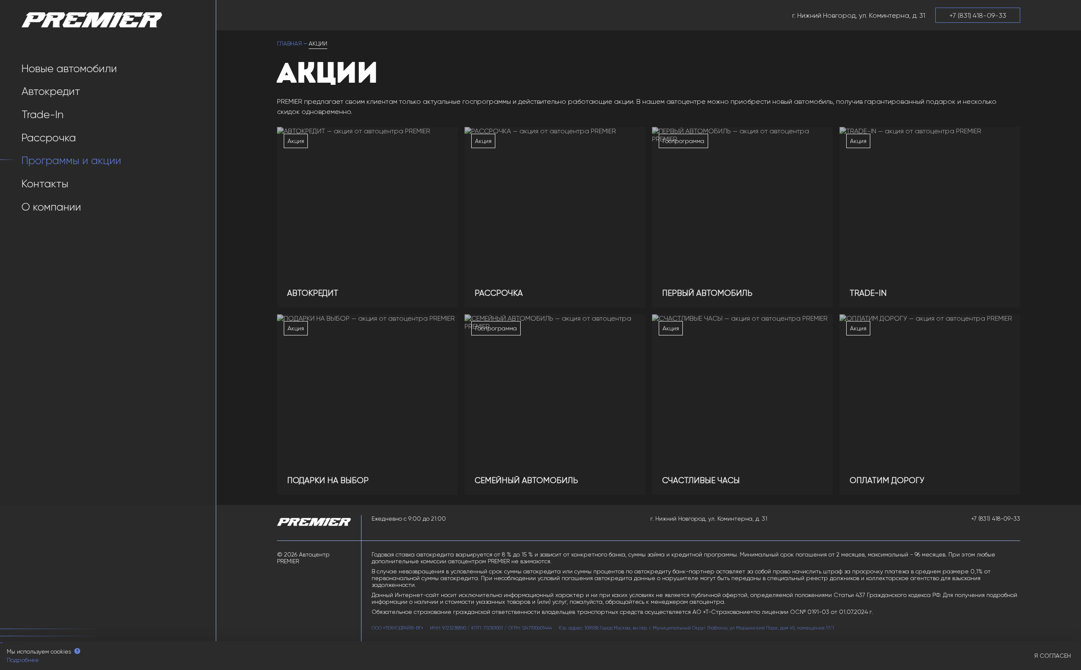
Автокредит (51, 91)
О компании (51, 207)
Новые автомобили (69, 68)
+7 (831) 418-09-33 (995, 518)
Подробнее (23, 659)
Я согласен (1052, 655)
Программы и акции (71, 160)
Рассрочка (49, 138)
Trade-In (43, 114)
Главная (289, 43)
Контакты (45, 184)
